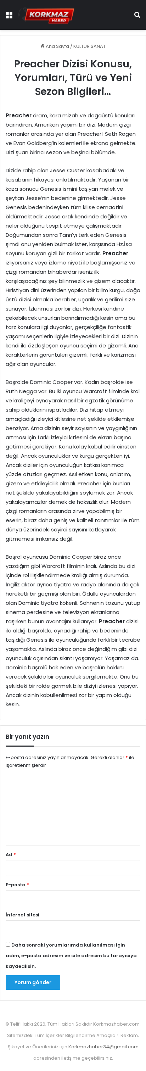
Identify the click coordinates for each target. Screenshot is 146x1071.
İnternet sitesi (22, 914)
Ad (11, 854)
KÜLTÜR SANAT (89, 46)
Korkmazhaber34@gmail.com (103, 1046)
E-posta (17, 884)
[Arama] (137, 18)
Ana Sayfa (57, 46)
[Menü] (8, 18)
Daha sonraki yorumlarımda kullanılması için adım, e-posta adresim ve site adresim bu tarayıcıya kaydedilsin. (71, 956)
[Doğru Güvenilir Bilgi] (46, 15)
